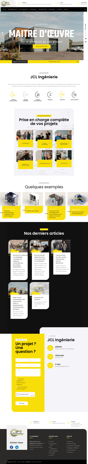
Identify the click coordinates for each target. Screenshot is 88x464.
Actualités (59, 9)
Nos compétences (23, 9)
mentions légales (21, 389)
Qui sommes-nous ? (13, 9)
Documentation (72, 450)
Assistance (70, 452)
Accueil (4, 9)
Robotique (52, 209)
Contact (66, 9)
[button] (78, 61)
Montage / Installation (73, 448)
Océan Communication (37, 461)
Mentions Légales (21, 461)
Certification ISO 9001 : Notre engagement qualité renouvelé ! (61, 259)
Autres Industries (9, 209)
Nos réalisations (43, 9)
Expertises (70, 441)
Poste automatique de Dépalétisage (78, 213)
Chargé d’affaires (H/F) (34, 61)
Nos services (33, 9)
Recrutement (52, 9)
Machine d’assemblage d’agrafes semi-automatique (9, 213)
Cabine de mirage (33, 211)
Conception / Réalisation (74, 445)
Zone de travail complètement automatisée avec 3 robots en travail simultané (55, 214)
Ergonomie (30, 209)
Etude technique (72, 443)
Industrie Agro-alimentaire (76, 210)
